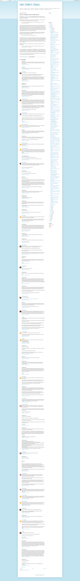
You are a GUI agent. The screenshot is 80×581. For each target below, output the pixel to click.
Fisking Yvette (52, 57)
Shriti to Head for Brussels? (53, 74)
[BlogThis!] (31, 56)
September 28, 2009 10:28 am (25, 565)
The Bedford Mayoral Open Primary (54, 156)
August (51, 205)
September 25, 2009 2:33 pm (25, 221)
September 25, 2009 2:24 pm (25, 198)
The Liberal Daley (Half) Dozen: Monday (55, 98)
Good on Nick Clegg (52, 113)
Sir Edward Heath (24, 404)
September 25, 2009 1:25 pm (25, 140)
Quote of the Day (52, 128)
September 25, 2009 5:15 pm (25, 329)
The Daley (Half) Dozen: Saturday (54, 159)
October (51, 30)
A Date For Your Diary (53, 69)
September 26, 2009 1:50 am (25, 485)
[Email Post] (28, 56)
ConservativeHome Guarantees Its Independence (54, 77)
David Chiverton (24, 124)
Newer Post (21, 568)
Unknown (23, 215)
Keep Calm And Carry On (53, 48)
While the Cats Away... (53, 204)
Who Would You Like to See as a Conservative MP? (54, 119)
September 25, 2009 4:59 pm (25, 314)
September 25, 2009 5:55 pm (25, 358)
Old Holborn (23, 508)
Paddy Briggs (23, 501)
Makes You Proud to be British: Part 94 (55, 177)
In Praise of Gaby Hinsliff (53, 46)
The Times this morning (26, 16)
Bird (22, 338)
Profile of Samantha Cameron (54, 173)
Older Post (44, 568)
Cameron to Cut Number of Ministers (54, 182)
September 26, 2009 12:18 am (25, 458)
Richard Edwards (24, 148)
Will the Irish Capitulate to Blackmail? (54, 132)
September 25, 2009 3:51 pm (25, 293)
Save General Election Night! (53, 201)
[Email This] (30, 56)
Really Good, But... (52, 43)
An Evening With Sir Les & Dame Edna (55, 142)
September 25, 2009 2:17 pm (25, 187)
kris (22, 531)
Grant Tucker (52, 224)
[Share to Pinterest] (33, 56)
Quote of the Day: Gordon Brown (54, 59)
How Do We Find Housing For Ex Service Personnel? (54, 105)
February (51, 212)
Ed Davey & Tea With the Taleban (54, 118)
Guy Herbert (23, 495)
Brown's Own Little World (53, 68)
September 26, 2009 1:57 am (25, 492)
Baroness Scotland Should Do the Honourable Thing (54, 95)
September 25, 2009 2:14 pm (25, 174)
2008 (50, 214)
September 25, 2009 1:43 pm (25, 153)
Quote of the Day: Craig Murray (54, 36)
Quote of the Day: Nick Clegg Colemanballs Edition (53, 121)
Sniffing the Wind (52, 135)
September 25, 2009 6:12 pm (25, 374)
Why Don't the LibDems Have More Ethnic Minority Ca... (54, 117)
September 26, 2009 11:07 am (25, 517)
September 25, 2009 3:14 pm (25, 263)
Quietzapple (23, 473)
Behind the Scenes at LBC (53, 83)
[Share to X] (32, 56)
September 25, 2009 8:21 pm (25, 437)
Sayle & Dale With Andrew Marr (54, 153)
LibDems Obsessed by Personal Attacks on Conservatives (55, 93)
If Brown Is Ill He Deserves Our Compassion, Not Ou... (54, 170)
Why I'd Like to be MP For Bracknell (54, 49)
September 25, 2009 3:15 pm (25, 269)
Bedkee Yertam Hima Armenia (54, 186)
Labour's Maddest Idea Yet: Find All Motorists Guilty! (54, 112)
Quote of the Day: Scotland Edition (54, 134)
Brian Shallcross (52, 179)
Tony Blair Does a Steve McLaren (54, 176)
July (50, 206)
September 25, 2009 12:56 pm (25, 96)
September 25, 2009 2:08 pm (25, 168)
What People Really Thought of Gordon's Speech (54, 37)
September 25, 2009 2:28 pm (25, 213)
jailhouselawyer (24, 296)
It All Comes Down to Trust (53, 172)
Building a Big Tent (52, 47)
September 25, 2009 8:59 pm (25, 449)
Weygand (23, 376)
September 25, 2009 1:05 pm (25, 127)
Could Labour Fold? (52, 41)
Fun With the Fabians (53, 60)
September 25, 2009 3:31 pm (25, 283)
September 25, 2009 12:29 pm (25, 64)
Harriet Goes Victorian (53, 55)
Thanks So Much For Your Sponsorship (55, 190)
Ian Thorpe (23, 398)
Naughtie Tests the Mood (53, 56)
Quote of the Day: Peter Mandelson (54, 61)
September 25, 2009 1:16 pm (25, 133)
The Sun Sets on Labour (53, 42)
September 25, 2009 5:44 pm (25, 343)
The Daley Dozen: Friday (53, 127)
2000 (50, 221)
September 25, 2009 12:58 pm (25, 110)
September (51, 31)
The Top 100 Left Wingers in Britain (54, 58)
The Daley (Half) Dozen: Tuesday (54, 187)
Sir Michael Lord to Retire (53, 160)
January (51, 213)
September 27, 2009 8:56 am (25, 538)
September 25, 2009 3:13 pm (25, 254)
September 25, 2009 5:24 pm (25, 336)
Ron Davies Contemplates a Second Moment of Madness (54, 174)
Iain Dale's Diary (30, 4)
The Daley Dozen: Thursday (53, 133)
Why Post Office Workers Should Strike (55, 137)
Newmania (23, 162)
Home (33, 568)
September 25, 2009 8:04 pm (25, 425)
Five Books (51, 184)
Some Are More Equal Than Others (54, 35)
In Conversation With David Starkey (54, 126)
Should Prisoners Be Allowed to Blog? (55, 185)
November (51, 29)
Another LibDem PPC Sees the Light (54, 129)
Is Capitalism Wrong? (53, 136)
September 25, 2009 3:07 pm (25, 236)
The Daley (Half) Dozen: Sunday (54, 152)
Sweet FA (51, 82)
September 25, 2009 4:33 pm (25, 307)
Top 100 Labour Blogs (53, 167)
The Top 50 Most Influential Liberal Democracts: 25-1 (54, 96)
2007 (50, 215)
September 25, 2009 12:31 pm (25, 69)
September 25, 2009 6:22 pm (25, 384)
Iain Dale (51, 225)
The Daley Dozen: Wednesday (54, 183)
